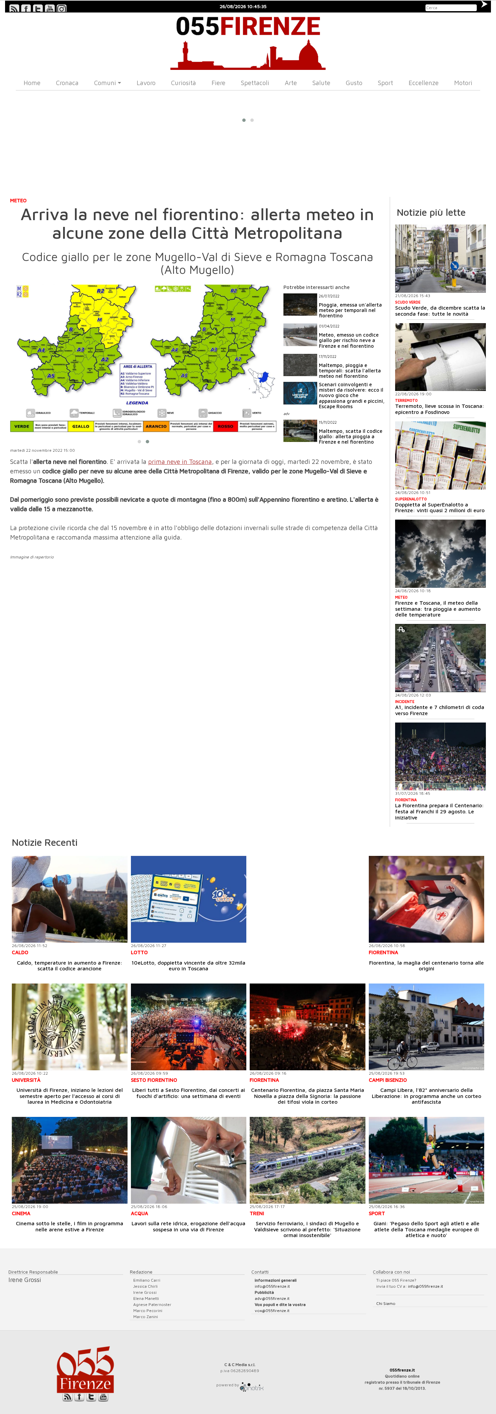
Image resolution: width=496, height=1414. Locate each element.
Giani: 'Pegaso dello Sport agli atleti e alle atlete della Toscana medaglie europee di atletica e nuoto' (426, 1229)
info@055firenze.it (272, 1286)
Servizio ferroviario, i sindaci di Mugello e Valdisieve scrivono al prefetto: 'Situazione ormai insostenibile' (307, 1229)
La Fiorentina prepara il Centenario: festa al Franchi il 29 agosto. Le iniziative (439, 811)
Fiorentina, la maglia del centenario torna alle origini (426, 966)
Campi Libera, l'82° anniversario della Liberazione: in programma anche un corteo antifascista (426, 1096)
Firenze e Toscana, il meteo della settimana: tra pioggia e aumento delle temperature (437, 609)
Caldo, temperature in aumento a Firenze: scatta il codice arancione (69, 966)
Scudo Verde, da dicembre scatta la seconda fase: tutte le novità (440, 311)
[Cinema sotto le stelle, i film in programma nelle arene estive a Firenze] (70, 1160)
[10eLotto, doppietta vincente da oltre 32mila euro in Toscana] (189, 899)
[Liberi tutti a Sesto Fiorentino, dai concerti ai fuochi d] (189, 1027)
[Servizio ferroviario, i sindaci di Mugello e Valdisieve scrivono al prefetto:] (307, 1160)
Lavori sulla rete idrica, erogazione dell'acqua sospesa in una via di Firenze (188, 1226)
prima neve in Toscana (180, 461)
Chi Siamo (385, 1303)
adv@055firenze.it (272, 1298)
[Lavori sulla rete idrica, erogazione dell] (189, 1160)
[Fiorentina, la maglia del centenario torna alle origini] (427, 899)
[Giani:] (427, 1160)
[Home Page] (248, 41)
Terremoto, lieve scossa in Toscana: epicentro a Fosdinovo (439, 409)
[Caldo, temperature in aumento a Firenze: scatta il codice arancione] (70, 899)
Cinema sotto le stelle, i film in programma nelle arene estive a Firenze (69, 1226)
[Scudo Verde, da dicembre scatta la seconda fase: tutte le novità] (440, 259)
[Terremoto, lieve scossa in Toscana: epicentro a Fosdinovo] (440, 357)
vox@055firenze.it (272, 1310)
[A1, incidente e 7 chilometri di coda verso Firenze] (440, 658)
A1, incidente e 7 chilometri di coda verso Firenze (439, 710)
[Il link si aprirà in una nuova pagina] (252, 1384)
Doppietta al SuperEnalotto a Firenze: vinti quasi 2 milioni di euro (440, 507)
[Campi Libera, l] (427, 1027)
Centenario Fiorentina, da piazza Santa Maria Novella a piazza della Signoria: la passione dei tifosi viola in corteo (307, 1096)
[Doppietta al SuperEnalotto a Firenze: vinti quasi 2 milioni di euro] (440, 455)
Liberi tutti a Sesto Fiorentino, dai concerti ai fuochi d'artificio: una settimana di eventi (188, 1093)
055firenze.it (402, 1369)
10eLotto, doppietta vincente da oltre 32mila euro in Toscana (188, 966)
